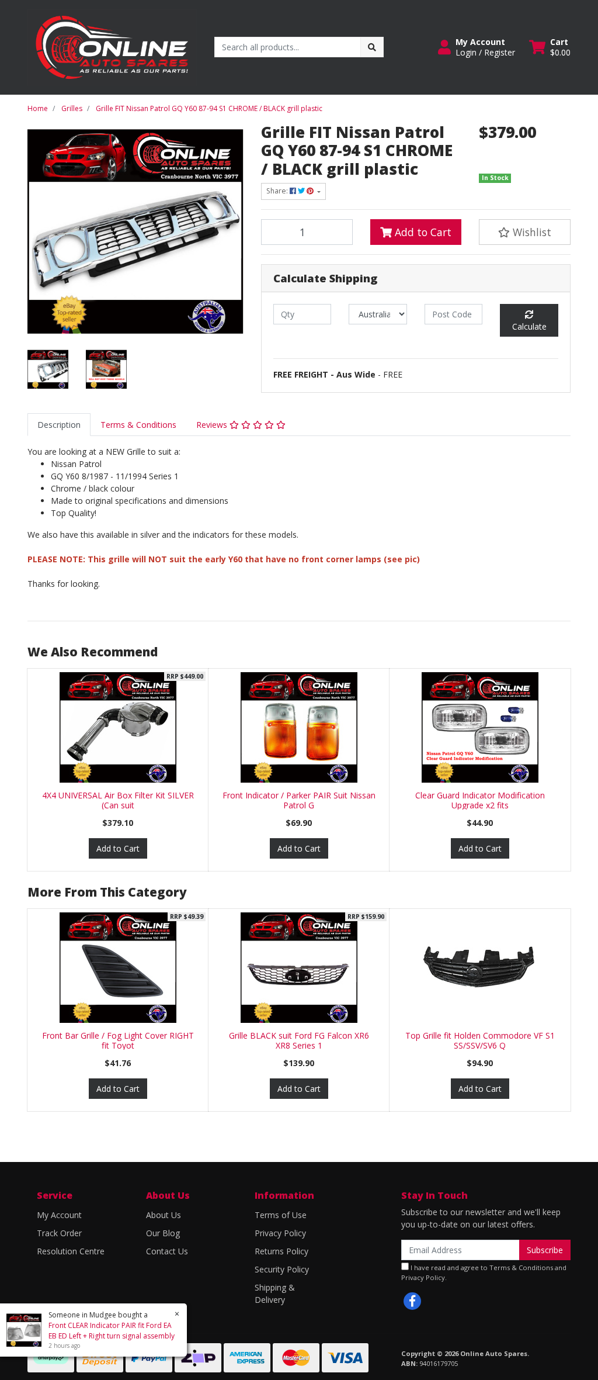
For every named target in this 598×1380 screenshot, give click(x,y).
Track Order (59, 1233)
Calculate (529, 326)
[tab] (59, 424)
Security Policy (282, 1269)
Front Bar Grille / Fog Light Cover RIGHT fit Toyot (118, 1040)
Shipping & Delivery (275, 1293)
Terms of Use (281, 1214)
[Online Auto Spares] (112, 46)
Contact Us (167, 1251)
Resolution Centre (71, 1251)
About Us (163, 1214)
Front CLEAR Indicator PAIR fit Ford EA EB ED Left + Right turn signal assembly (111, 1330)
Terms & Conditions (138, 424)
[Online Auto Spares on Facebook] (412, 1301)
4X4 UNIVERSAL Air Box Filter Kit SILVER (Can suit (118, 800)
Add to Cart (421, 232)
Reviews (213, 424)
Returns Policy (281, 1251)
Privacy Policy (280, 1233)
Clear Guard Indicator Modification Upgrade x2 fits (480, 800)
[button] (476, 47)
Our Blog (163, 1233)
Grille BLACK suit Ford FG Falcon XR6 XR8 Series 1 (299, 1040)
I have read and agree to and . (483, 1272)
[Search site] (372, 47)
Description (59, 424)
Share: (278, 191)
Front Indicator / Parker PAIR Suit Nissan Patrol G (299, 800)
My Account (59, 1214)
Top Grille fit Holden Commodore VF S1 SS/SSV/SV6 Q (480, 1040)
